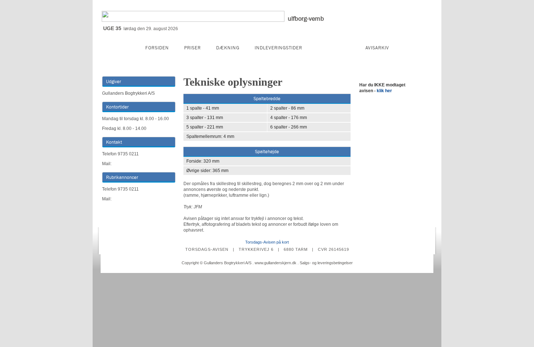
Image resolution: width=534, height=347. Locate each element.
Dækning (227, 47)
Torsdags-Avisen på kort (267, 242)
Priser (192, 47)
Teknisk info (333, 47)
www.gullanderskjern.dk (275, 263)
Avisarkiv (377, 47)
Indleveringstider (278, 47)
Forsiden (157, 47)
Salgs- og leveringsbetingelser (326, 263)
